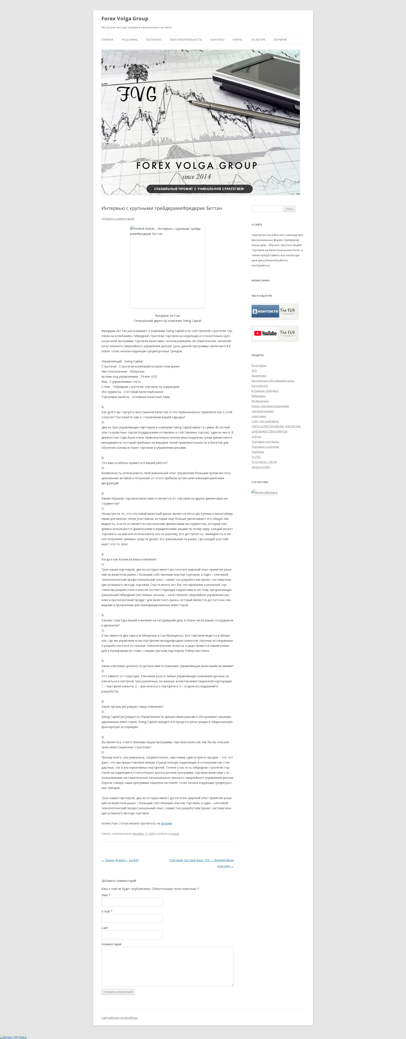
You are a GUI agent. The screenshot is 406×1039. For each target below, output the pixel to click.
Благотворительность (186, 39)
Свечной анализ (263, 411)
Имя (106, 895)
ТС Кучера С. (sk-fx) (264, 462)
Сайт (105, 928)
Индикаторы (260, 401)
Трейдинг (258, 452)
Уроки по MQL (261, 467)
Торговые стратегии (265, 447)
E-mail (107, 911)
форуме (166, 823)
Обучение (280, 39)
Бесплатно (154, 39)
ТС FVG (256, 457)
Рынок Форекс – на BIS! (120, 860)
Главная (107, 39)
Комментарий (111, 944)
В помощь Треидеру (265, 391)
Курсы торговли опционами (270, 406)
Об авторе (258, 39)
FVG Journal (130, 39)
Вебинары (259, 396)
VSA (254, 370)
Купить (238, 39)
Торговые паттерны (265, 441)
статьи (174, 833)
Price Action (259, 365)
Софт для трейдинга (265, 421)
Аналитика (259, 375)
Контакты (217, 39)
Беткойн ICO (260, 386)
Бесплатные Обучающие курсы (273, 381)
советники (259, 416)
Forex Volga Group (125, 18)
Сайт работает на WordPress (119, 1018)
